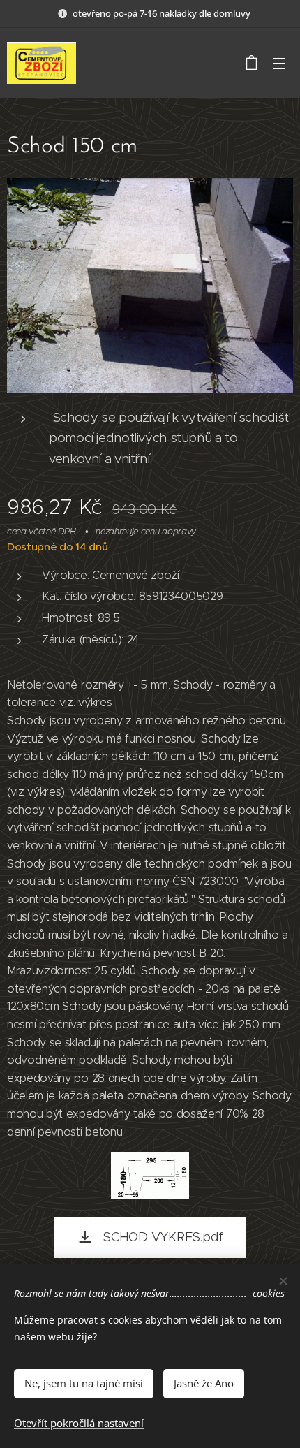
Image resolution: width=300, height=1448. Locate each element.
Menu (279, 63)
